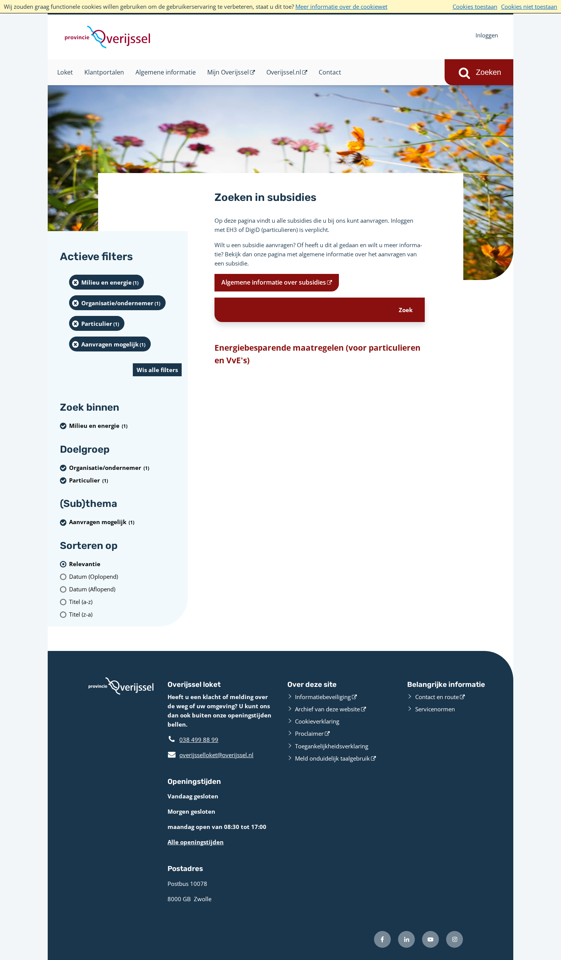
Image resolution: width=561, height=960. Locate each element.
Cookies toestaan (475, 6)
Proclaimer (309, 733)
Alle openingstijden (196, 842)
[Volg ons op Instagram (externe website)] (454, 939)
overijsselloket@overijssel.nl (210, 755)
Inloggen (487, 35)
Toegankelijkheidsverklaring (331, 746)
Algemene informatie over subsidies (273, 282)
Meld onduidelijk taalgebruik (332, 758)
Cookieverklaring (317, 721)
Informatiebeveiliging (323, 697)
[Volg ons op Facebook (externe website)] (382, 939)
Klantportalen (104, 72)
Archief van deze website (327, 709)
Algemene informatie (165, 72)
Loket (65, 72)
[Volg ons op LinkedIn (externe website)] (406, 939)
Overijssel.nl (283, 72)
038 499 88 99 (198, 739)
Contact (330, 72)
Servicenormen (435, 709)
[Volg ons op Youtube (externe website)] (430, 939)
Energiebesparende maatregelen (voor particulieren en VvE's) (317, 354)
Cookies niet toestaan (529, 6)
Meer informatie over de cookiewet (341, 6)
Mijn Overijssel (228, 72)
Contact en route (437, 697)
